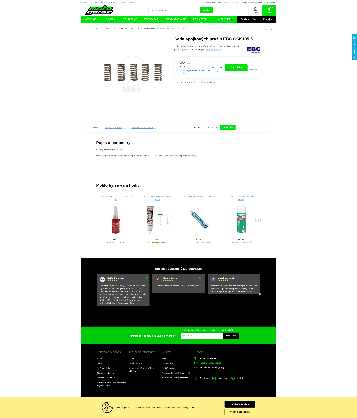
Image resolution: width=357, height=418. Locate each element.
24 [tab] (224, 315)
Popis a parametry (114, 127)
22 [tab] (215, 315)
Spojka (130, 28)
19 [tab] (203, 315)
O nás (132, 2)
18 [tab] (198, 315)
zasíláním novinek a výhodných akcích (217, 330)
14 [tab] (182, 315)
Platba (99, 363)
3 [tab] (136, 315)
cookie (191, 407)
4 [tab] (140, 315)
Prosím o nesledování (239, 411)
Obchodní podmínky (117, 2)
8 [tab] (157, 315)
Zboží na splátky (103, 368)
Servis (164, 358)
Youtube (240, 378)
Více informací (213, 49)
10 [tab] (165, 315)
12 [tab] (173, 315)
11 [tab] (169, 315)
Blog (141, 2)
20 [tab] (207, 315)
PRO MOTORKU (110, 28)
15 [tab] (186, 315)
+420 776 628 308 (231, 2)
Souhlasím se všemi (239, 404)
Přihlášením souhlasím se (207, 330)
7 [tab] (152, 315)
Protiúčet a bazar (169, 368)
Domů (98, 28)
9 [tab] (161, 315)
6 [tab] (148, 315)
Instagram (222, 378)
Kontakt (84, 2)
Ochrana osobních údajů (107, 377)
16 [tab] (190, 315)
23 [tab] (219, 315)
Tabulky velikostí (98, 2)
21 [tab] (211, 315)
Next (258, 220)
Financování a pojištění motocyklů (176, 373)
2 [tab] (131, 315)
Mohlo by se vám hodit (143, 127)
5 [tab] (144, 315)
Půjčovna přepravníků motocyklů (175, 377)
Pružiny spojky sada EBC (146, 28)
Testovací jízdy (168, 363)
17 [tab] (194, 315)
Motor (122, 28)
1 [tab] (127, 315)
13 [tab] (177, 315)
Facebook (204, 378)
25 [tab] (228, 315)
